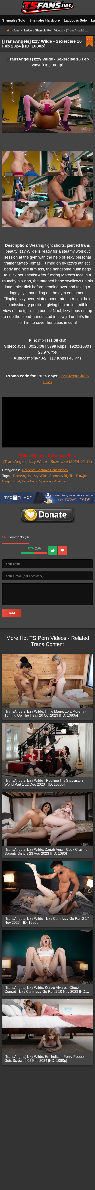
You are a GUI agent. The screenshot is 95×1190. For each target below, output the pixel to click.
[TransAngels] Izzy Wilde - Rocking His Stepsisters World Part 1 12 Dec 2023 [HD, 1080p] (44, 782)
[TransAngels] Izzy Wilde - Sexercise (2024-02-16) (47, 461)
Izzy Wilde (40, 476)
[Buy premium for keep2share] (47, 502)
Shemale (55, 476)
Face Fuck (29, 481)
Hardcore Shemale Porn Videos (43, 30)
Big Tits (69, 476)
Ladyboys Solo (75, 20)
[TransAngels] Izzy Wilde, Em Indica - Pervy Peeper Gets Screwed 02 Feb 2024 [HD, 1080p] (44, 1058)
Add (12, 613)
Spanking (46, 481)
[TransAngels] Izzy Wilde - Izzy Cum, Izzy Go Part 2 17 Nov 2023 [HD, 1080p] (46, 920)
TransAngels (22, 476)
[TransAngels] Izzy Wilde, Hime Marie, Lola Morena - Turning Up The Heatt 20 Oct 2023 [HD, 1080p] (45, 713)
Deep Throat (11, 481)
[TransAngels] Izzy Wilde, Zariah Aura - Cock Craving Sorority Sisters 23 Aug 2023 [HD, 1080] (45, 851)
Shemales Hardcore (44, 20)
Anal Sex (60, 481)
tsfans (15, 30)
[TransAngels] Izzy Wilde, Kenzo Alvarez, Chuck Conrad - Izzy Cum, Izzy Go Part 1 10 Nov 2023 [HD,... (46, 989)
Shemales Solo (13, 20)
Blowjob (81, 476)
